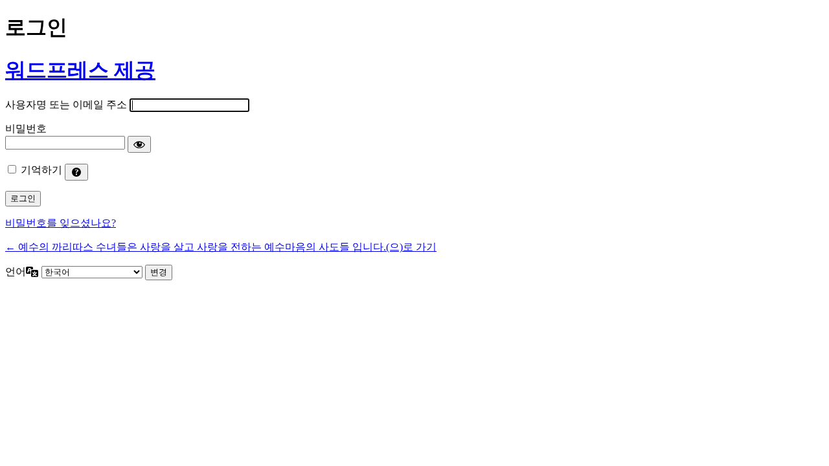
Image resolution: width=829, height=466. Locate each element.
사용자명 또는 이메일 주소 (66, 104)
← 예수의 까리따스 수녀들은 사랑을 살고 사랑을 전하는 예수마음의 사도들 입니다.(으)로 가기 (221, 246)
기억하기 (41, 169)
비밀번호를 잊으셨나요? (60, 222)
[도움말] (76, 172)
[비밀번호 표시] (139, 144)
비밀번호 (26, 128)
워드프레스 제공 (80, 70)
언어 (15, 271)
